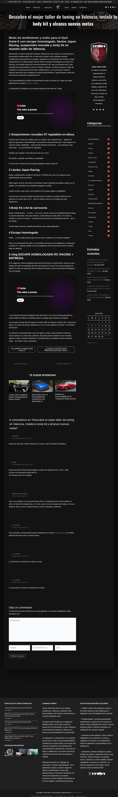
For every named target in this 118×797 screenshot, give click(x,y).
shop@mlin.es (60, 533)
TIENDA (73, 7)
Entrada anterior (19, 364)
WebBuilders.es (77, 792)
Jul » (95, 343)
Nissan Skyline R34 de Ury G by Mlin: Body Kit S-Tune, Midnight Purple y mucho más (19, 737)
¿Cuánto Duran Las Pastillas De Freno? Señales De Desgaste (97, 262)
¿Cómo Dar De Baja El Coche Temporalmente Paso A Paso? (18, 397)
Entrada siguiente (65, 364)
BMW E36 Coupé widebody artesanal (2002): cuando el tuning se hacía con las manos (19, 715)
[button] (94, 109)
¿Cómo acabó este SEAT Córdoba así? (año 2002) (18, 708)
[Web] (65, 648)
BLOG (67, 7)
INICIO (28, 7)
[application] (41, 7)
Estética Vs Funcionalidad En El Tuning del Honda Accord (65, 396)
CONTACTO (83, 7)
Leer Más (8, 710)
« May (89, 343)
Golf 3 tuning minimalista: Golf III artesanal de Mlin (18, 722)
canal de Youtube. (32, 83)
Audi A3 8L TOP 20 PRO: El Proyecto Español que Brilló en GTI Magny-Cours (21, 729)
